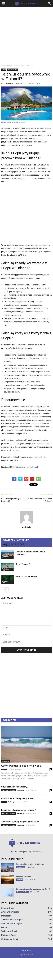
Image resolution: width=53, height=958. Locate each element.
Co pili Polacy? (22, 564)
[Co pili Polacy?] (7, 567)
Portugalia (5, 761)
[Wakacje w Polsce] (7, 879)
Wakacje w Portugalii (11, 923)
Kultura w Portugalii (8, 790)
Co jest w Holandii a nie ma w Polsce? (39, 499)
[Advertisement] (26, 35)
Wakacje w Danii (9, 931)
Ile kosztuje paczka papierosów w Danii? (33, 889)
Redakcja (9, 83)
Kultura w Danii (8, 935)
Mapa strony (26, 950)
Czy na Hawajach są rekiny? (14, 786)
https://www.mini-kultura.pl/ (27, 467)
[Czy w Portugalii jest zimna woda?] (26, 744)
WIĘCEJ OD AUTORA (13, 544)
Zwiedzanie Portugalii (12, 919)
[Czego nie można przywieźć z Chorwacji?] (7, 554)
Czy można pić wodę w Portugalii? (11, 499)
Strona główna (6, 65)
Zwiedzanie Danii (22, 892)
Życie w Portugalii (10, 912)
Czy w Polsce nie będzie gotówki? (18, 798)
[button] (49, 3)
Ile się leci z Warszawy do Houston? (18, 810)
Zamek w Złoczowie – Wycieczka (30, 864)
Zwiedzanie (21, 867)
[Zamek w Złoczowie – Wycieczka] (7, 867)
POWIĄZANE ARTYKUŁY (16, 540)
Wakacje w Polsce (23, 877)
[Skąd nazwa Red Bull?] (7, 579)
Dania (4, 69)
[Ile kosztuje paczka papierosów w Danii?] (7, 892)
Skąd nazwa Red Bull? (26, 576)
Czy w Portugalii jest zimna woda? (21, 765)
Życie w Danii (7, 908)
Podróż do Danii (12, 69)
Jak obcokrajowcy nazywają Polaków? (20, 821)
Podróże (20, 879)
